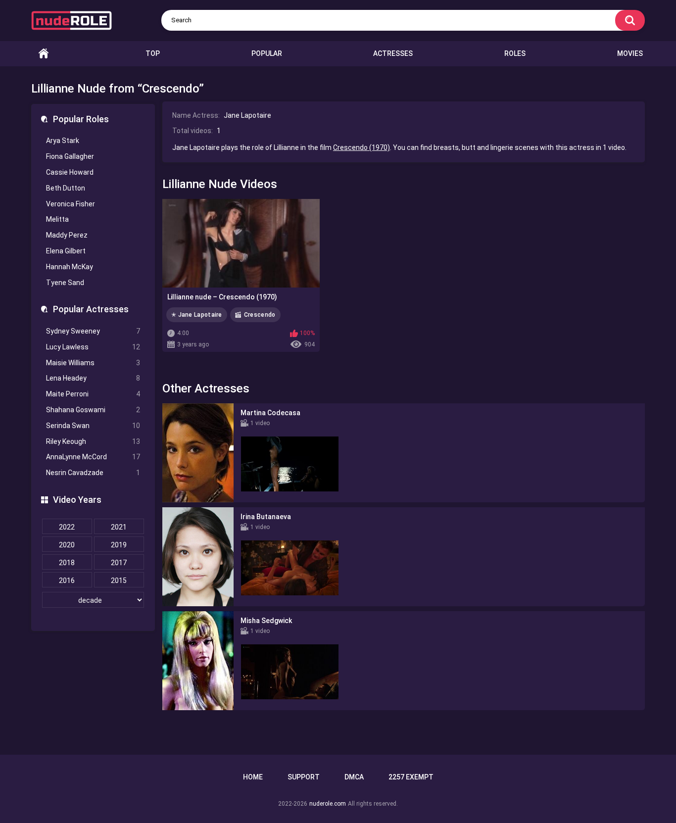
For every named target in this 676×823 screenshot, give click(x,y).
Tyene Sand (65, 283)
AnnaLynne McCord (93, 457)
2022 (67, 527)
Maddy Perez (67, 235)
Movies (630, 53)
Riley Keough (93, 441)
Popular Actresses (91, 309)
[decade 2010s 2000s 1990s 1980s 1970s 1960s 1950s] (93, 600)
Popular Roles (81, 119)
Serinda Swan (93, 426)
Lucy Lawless (93, 347)
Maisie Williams (93, 363)
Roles (515, 53)
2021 (119, 527)
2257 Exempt (411, 777)
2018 (67, 563)
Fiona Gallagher (70, 156)
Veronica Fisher (70, 204)
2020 (67, 545)
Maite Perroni (93, 394)
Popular (266, 53)
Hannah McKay (69, 267)
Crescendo (260, 314)
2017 (119, 563)
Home (43, 53)
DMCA (354, 777)
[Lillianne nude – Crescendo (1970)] (241, 243)
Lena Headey (93, 378)
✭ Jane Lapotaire (196, 314)
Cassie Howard (70, 172)
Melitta (57, 219)
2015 (119, 580)
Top (152, 53)
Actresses (393, 53)
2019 (119, 545)
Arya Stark (62, 141)
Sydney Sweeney (93, 331)
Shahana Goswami (93, 410)
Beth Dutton (65, 188)
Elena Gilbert (66, 251)
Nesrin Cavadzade (93, 473)
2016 (67, 580)
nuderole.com (327, 803)
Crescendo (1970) (361, 147)
